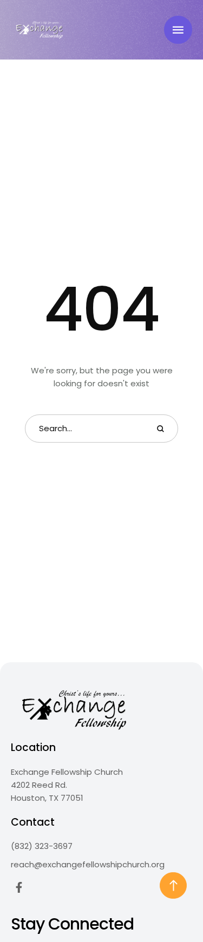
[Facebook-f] (19, 887)
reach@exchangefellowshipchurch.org (88, 864)
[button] (178, 30)
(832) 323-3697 (42, 846)
